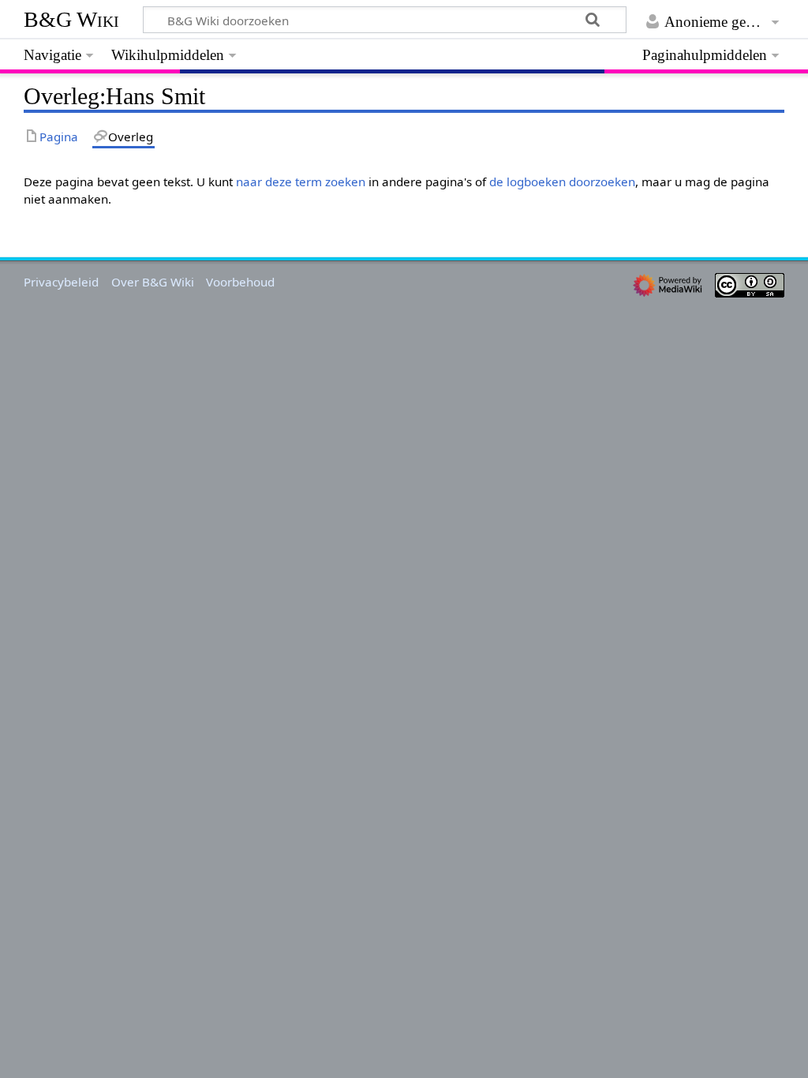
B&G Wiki (71, 19)
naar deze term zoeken (300, 181)
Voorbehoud (240, 282)
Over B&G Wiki (152, 282)
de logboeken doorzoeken (562, 181)
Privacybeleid (61, 282)
